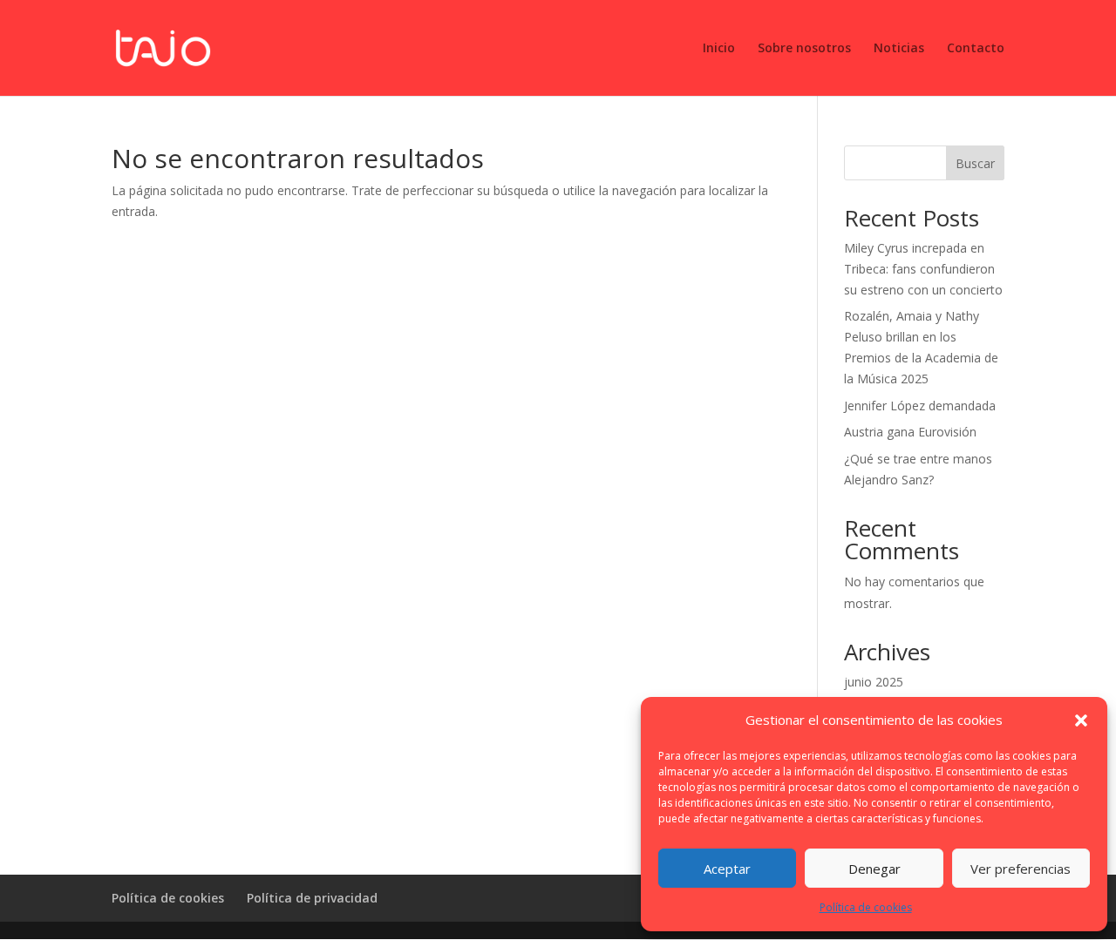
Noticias (899, 49)
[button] (1081, 720)
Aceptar (727, 868)
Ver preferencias (1020, 868)
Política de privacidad (312, 897)
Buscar (975, 163)
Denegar (874, 868)
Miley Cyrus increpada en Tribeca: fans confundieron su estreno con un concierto (923, 269)
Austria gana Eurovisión (910, 431)
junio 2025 (873, 681)
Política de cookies (866, 907)
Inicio (719, 49)
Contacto (975, 49)
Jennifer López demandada (920, 405)
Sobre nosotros (804, 49)
